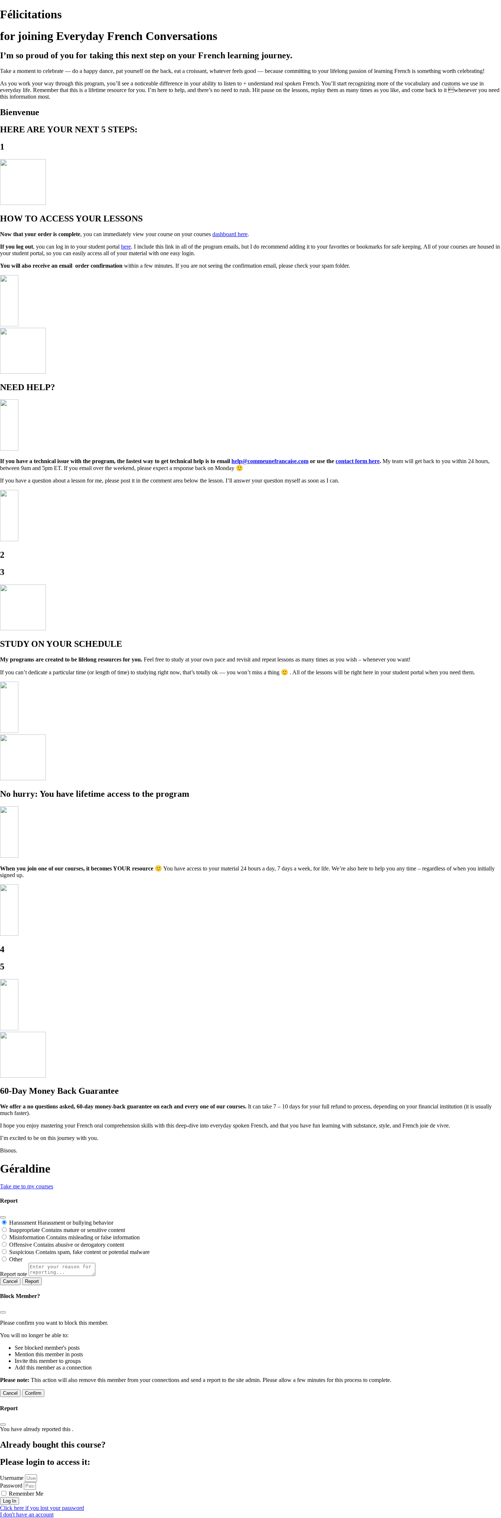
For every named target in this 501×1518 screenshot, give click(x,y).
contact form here (358, 461)
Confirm (33, 1393)
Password (11, 1485)
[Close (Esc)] (3, 1217)
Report (32, 1281)
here (126, 246)
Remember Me (25, 1493)
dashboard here (230, 234)
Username (11, 1478)
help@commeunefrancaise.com (269, 461)
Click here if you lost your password (42, 1508)
